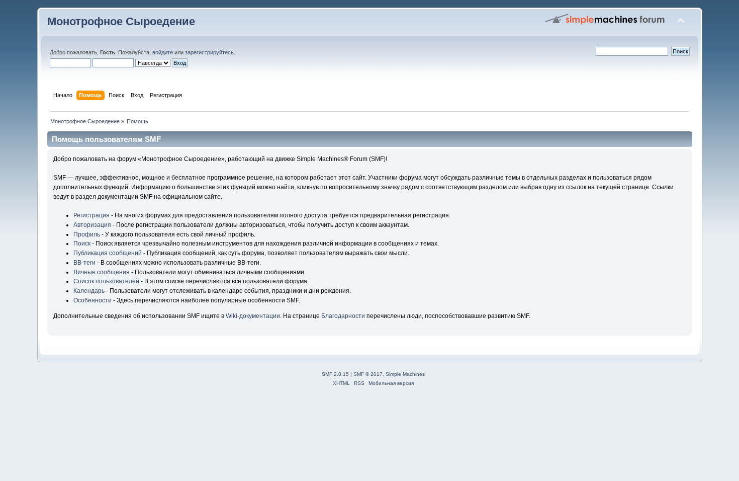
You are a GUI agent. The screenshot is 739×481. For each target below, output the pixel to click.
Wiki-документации (253, 315)
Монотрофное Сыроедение (121, 21)
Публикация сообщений (107, 253)
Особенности (92, 300)
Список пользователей (106, 281)
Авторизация (92, 224)
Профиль (86, 234)
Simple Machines (405, 374)
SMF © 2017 (368, 374)
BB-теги (84, 262)
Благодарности (343, 315)
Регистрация (91, 215)
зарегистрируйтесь (209, 52)
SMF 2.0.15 (335, 374)
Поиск (81, 243)
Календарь (89, 290)
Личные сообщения (101, 272)
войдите (162, 52)
